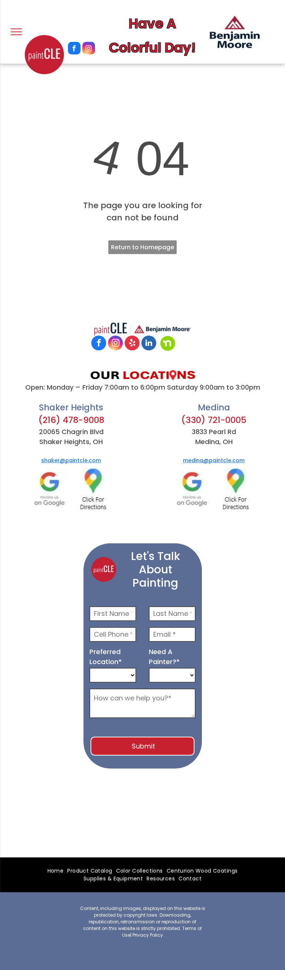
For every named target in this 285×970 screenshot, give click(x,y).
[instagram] (88, 49)
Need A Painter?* (164, 656)
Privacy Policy (147, 935)
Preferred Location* (105, 656)
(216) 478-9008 (71, 420)
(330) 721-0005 (213, 420)
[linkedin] (148, 344)
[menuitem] (56, 871)
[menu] (16, 31)
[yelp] (132, 344)
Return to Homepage (142, 247)
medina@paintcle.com (214, 460)
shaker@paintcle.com (71, 460)
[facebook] (74, 49)
